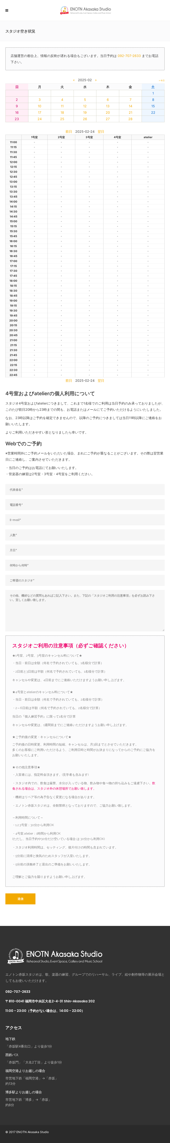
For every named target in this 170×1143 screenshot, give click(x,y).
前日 (69, 131)
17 (39, 112)
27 (108, 119)
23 (17, 119)
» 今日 (162, 80)
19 (85, 112)
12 (85, 106)
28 (130, 119)
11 (62, 106)
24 (40, 119)
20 (108, 112)
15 (153, 106)
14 (130, 106)
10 (39, 106)
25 (62, 119)
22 (153, 112)
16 (17, 112)
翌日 (101, 131)
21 (130, 112)
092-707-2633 (129, 56)
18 (62, 112)
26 (85, 119)
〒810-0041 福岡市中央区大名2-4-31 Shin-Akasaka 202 (50, 1001)
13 (107, 106)
